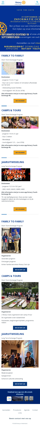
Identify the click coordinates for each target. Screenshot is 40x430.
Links (20, 413)
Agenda (26, 410)
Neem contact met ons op (20, 418)
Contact (35, 410)
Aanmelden (6, 410)
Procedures (17, 410)
